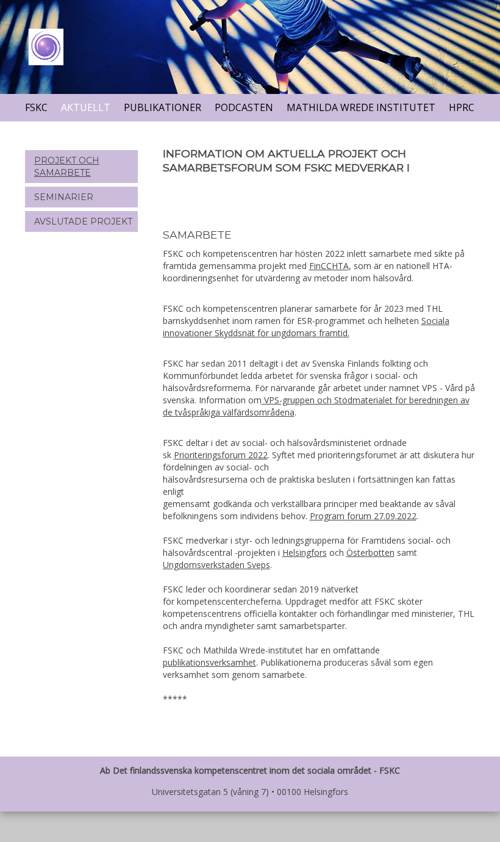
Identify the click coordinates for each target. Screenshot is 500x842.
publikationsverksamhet (209, 662)
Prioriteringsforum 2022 (221, 455)
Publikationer (162, 107)
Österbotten (370, 552)
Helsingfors (304, 552)
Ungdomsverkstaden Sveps (216, 564)
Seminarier (63, 197)
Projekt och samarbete (66, 166)
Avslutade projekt (83, 221)
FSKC (36, 107)
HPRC (461, 107)
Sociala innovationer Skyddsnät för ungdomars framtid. (306, 327)
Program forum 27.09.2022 (363, 516)
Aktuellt (85, 107)
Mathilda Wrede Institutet (361, 107)
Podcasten (244, 107)
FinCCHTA (329, 266)
